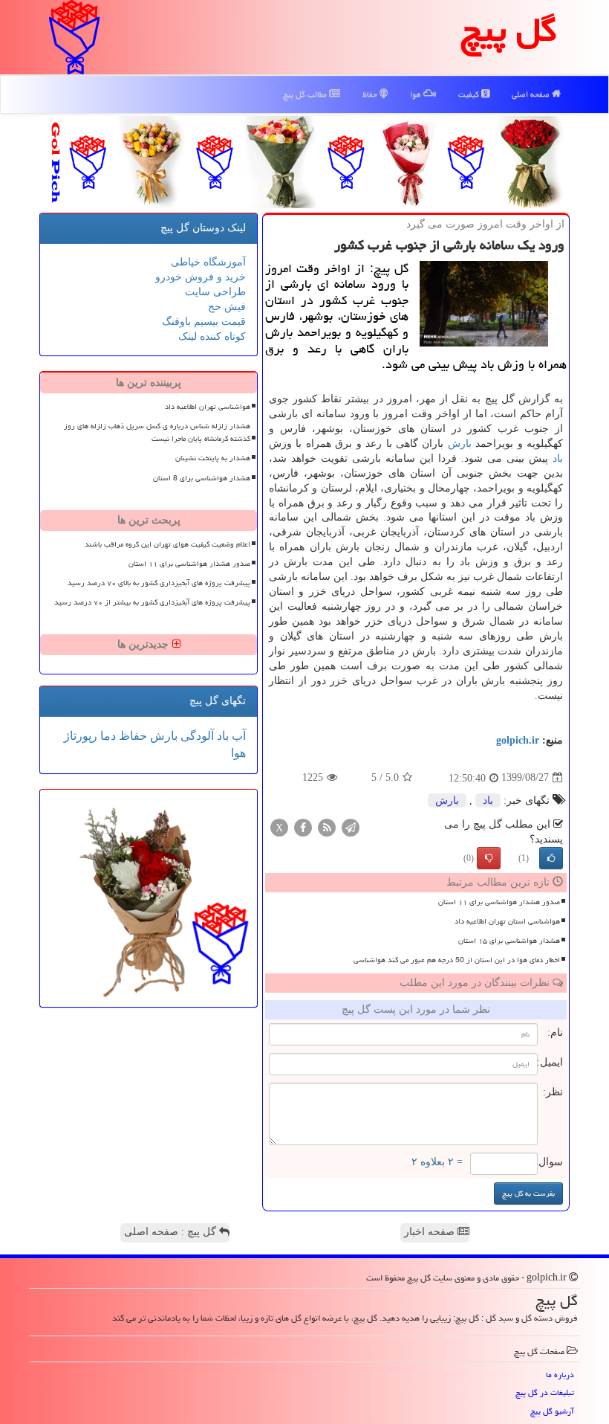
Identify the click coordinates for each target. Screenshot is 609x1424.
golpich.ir (517, 740)
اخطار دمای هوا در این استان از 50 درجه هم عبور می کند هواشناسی (457, 960)
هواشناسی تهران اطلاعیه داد (207, 406)
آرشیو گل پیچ (552, 1411)
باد (558, 458)
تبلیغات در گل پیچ (544, 1392)
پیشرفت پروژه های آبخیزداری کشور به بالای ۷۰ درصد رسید (159, 583)
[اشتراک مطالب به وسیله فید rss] (326, 826)
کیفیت (469, 94)
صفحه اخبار (430, 1231)
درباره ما (560, 1374)
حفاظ (371, 94)
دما (106, 735)
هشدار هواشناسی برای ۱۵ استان (509, 940)
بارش (460, 443)
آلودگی (196, 735)
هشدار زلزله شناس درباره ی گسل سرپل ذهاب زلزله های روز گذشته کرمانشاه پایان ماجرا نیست (157, 432)
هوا (416, 94)
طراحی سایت (215, 291)
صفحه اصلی (532, 94)
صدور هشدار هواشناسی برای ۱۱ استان (499, 902)
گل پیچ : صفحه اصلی (171, 1231)
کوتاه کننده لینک (212, 336)
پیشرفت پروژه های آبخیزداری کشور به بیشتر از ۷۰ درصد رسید (152, 602)
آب (237, 735)
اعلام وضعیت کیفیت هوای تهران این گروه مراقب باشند (167, 544)
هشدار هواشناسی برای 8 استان (201, 478)
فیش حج (227, 306)
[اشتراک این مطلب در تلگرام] (350, 826)
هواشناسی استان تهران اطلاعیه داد (507, 921)
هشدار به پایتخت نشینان (212, 458)
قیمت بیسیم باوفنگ (204, 321)
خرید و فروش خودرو (200, 277)
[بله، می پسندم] (551, 858)
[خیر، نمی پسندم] (489, 858)
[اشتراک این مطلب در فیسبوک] (303, 826)
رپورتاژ (80, 735)
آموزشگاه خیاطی (208, 262)
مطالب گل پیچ (306, 94)
